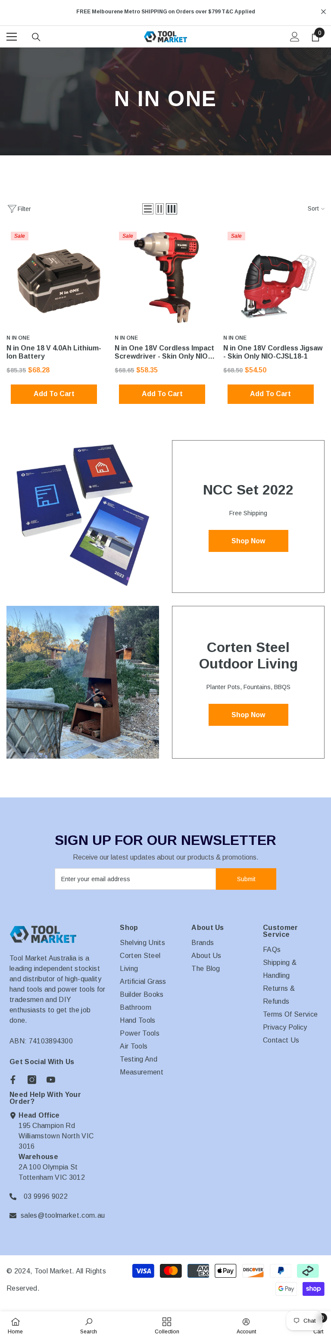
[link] (88, 1325)
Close (323, 12)
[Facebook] (13, 1080)
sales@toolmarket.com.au (63, 1215)
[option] (165, 11)
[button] (147, 208)
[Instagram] (32, 1080)
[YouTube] (51, 1080)
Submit (246, 879)
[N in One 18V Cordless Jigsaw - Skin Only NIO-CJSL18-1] (274, 278)
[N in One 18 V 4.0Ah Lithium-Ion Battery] (57, 278)
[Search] (36, 37)
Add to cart (54, 393)
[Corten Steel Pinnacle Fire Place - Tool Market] (82, 682)
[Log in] (295, 36)
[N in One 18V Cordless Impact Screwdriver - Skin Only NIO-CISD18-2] (165, 278)
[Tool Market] (82, 516)
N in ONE (18, 338)
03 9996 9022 (46, 1196)
